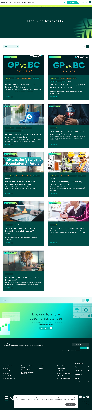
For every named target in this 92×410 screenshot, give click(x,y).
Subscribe (83, 348)
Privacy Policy (65, 401)
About (37, 2)
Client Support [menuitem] (78, 374)
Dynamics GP (36, 78)
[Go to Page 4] (5, 300)
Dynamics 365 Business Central (23, 78)
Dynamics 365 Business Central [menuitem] (10, 365)
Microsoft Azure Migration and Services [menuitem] (28, 366)
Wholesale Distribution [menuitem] (62, 365)
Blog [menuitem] (76, 367)
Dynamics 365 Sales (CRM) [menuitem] (9, 378)
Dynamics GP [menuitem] (6, 368)
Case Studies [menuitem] (78, 370)
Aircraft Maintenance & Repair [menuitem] (64, 378)
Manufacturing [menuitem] (60, 370)
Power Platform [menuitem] (42, 365)
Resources (30, 2)
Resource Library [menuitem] (79, 363)
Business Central (10, 78)
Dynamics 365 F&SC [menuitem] (7, 375)
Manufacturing (82, 175)
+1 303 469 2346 (84, 2)
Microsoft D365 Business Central (68, 78)
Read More (7, 96)
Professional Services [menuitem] (62, 375)
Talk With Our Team (45, 328)
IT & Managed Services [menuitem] (26, 369)
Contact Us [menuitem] (78, 382)
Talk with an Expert (72, 2)
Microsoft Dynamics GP (10, 57)
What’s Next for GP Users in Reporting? (67, 228)
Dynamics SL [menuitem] (6, 373)
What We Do (16, 2)
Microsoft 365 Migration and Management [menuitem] (27, 373)
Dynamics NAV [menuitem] (6, 370)
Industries (24, 2)
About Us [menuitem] (77, 378)
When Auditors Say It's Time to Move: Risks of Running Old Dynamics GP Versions (21, 231)
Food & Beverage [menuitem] (61, 368)
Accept (70, 404)
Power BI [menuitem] (41, 368)
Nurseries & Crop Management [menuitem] (64, 373)
